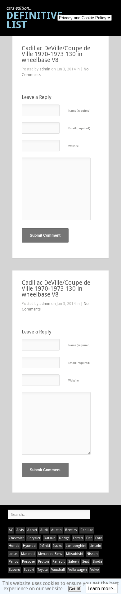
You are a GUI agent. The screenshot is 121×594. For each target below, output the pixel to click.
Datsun (50, 538)
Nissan (92, 554)
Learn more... (101, 589)
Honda (14, 546)
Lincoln (95, 546)
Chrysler (33, 538)
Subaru (14, 570)
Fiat (89, 538)
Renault (58, 562)
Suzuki (29, 570)
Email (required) (79, 128)
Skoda (97, 562)
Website (73, 146)
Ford (98, 538)
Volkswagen (77, 570)
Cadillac (86, 530)
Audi (44, 530)
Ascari (32, 530)
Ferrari (78, 538)
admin (44, 69)
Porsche (28, 562)
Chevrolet (16, 538)
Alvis (20, 530)
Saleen (73, 562)
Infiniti (45, 546)
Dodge (64, 538)
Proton (43, 562)
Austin (56, 530)
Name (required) (79, 110)
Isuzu (57, 546)
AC (11, 530)
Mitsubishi (74, 554)
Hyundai (29, 546)
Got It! (74, 589)
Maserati (28, 554)
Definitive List (34, 18)
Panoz (14, 562)
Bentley (71, 530)
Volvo (94, 570)
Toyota (43, 570)
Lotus (13, 554)
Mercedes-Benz (50, 554)
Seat (85, 562)
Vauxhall (58, 570)
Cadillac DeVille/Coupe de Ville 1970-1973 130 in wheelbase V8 (56, 54)
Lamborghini (76, 546)
